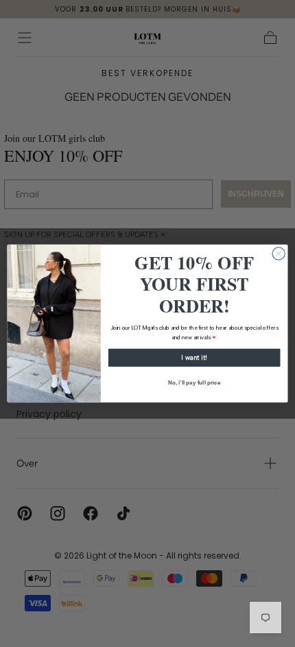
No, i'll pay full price (194, 383)
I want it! (194, 358)
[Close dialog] (278, 253)
